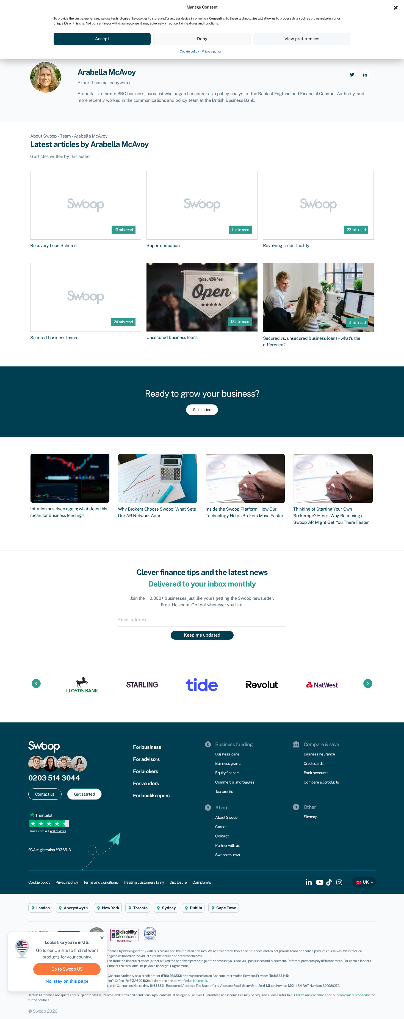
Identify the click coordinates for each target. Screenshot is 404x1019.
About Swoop (44, 136)
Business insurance (319, 754)
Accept (102, 38)
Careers (221, 826)
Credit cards (313, 763)
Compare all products (321, 782)
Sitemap (310, 817)
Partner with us (227, 845)
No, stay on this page (67, 981)
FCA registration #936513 (49, 850)
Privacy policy (212, 51)
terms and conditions (311, 995)
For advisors (146, 759)
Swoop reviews (227, 855)
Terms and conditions (100, 882)
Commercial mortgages (234, 782)
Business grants (228, 763)
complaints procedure (354, 995)
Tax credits (224, 791)
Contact (222, 836)
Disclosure (178, 882)
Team (66, 136)
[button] (396, 7)
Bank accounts (316, 773)
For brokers (145, 771)
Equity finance (227, 773)
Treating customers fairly (143, 882)
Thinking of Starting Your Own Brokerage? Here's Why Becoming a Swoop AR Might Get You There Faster (331, 515)
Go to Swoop (67, 969)
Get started (202, 409)
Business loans (227, 754)
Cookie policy (189, 51)
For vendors (146, 783)
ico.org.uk (200, 981)
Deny (202, 38)
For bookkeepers (151, 795)
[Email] (202, 619)
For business (147, 747)
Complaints (201, 882)
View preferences (301, 38)
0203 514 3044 (54, 778)
